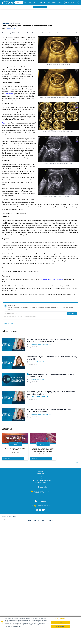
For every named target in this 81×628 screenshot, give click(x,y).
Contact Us (40, 473)
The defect (9, 94)
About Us (36, 520)
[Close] (78, 622)
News (30, 2)
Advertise (40, 471)
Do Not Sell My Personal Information (40, 481)
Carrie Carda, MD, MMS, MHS (36, 362)
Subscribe (71, 313)
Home (29, 520)
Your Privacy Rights (40, 482)
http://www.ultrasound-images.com (51, 279)
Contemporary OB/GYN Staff (36, 379)
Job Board (40, 475)
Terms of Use (40, 477)
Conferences (42, 2)
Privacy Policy (40, 479)
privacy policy (34, 316)
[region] (40, 622)
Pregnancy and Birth (8, 323)
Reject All (60, 622)
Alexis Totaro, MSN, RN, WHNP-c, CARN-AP (40, 344)
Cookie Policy (17, 626)
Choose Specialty (38, 7)
